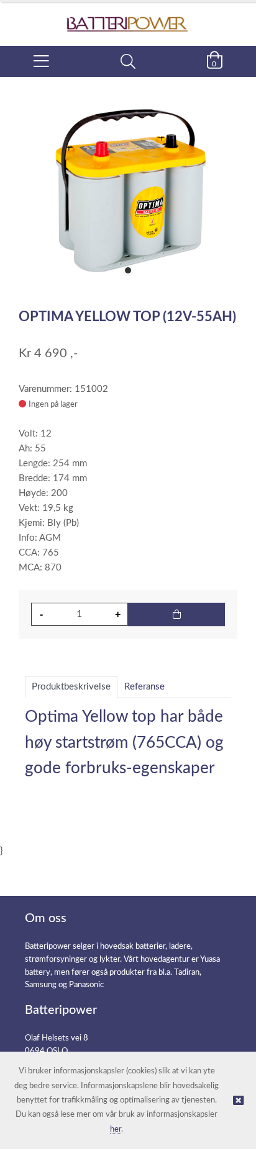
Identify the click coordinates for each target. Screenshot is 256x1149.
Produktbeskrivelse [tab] (71, 686)
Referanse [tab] (144, 686)
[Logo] (128, 17)
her (115, 1129)
